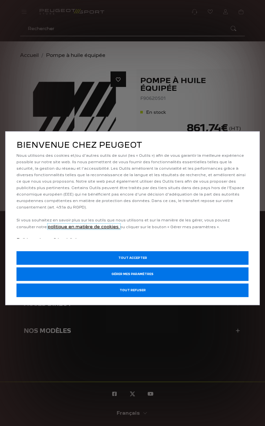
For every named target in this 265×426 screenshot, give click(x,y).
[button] (132, 274)
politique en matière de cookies (84, 226)
